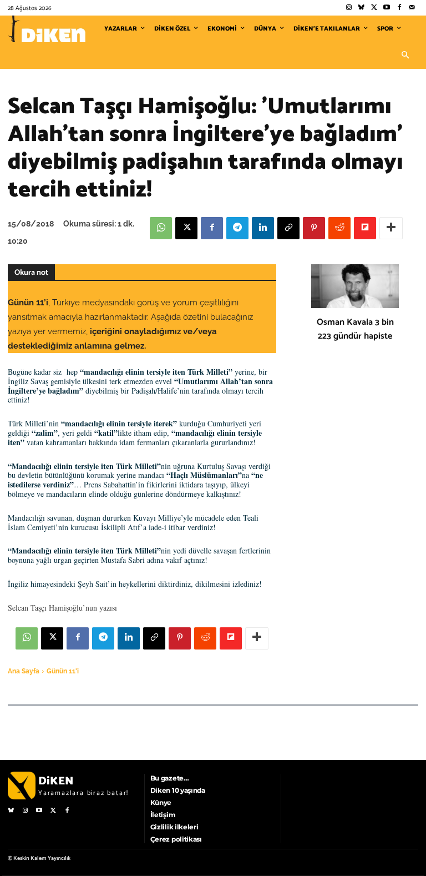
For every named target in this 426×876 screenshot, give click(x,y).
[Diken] (46, 29)
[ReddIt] (339, 228)
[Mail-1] (411, 8)
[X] (186, 228)
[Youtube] (387, 8)
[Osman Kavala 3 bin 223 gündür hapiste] (355, 286)
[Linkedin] (263, 228)
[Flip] (365, 228)
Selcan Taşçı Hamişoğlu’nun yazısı (64, 607)
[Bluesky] (361, 8)
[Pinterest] (314, 228)
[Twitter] (374, 8)
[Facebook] (399, 8)
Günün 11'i (63, 671)
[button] (405, 55)
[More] (391, 228)
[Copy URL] (288, 228)
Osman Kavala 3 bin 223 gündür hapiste (355, 329)
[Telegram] (237, 228)
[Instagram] (348, 8)
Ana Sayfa (23, 671)
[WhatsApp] (161, 228)
